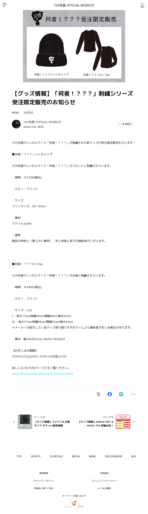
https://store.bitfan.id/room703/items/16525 (43, 374)
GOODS (28, 112)
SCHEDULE (56, 456)
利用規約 (104, 473)
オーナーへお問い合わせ (74, 496)
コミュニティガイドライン (104, 480)
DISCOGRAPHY (113, 456)
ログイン (142, 5)
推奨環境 (43, 473)
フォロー (127, 124)
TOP (19, 456)
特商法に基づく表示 (43, 488)
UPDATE (36, 456)
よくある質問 (104, 488)
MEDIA (76, 456)
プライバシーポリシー (44, 480)
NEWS (15, 112)
